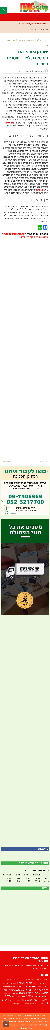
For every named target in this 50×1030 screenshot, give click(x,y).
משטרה (22, 992)
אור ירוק (29, 980)
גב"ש (22, 1022)
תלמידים (22, 1004)
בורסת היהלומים (16, 980)
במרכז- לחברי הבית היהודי (38, 1025)
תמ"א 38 (16, 1003)
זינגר (17, 987)
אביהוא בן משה (42, 979)
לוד (28, 1025)
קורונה (21, 999)
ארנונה (24, 980)
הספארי (4, 983)
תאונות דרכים (40, 1003)
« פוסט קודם (44, 461)
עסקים (38, 1000)
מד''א (27, 992)
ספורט (20, 996)
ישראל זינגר (33, 989)
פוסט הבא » (6, 461)
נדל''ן (28, 996)
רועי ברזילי (15, 1000)
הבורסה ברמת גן (12, 983)
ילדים (41, 990)
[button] (3, 10)
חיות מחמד (6, 987)
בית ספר (35, 983)
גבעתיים (21, 983)
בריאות (29, 983)
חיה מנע (12, 987)
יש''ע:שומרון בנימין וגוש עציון (11, 1022)
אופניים (34, 980)
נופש (23, 996)
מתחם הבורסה (37, 996)
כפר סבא (24, 1028)
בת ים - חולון (28, 1022)
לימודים (41, 993)
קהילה (27, 1000)
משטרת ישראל (13, 993)
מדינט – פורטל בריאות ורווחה (19, 1018)
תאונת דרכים (29, 1003)
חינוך (46, 989)
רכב (10, 1000)
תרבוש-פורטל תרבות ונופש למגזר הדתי (25, 1015)
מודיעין (31, 1018)
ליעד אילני (34, 992)
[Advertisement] (25, 346)
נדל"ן (19, 1028)
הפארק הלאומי (43, 987)
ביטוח (40, 983)
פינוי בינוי (32, 999)
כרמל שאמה (20, 989)
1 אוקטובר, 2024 (26, 71)
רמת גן (35, 1022)
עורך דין (14, 996)
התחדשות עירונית (28, 986)
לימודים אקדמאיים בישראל (17, 1025)
